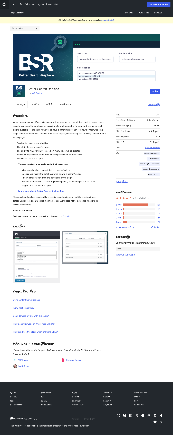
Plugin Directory (17, 13)
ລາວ (35, 419)
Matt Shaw (23, 366)
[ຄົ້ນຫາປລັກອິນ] (37, 28)
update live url (153, 174)
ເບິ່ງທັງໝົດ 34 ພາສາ (152, 148)
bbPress (138, 401)
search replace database (149, 164)
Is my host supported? (23, 308)
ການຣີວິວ (35, 104)
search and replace (151, 154)
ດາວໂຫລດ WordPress (159, 4)
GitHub (66, 216)
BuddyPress (140, 405)
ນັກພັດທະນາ (76, 401)
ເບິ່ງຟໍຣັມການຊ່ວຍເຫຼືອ (125, 254)
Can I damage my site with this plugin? (31, 316)
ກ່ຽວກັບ (13, 393)
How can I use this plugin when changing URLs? (35, 332)
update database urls (151, 169)
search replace (153, 159)
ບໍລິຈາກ (107, 401)
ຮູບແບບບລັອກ (46, 405)
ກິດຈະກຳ (106, 397)
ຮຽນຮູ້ (74, 393)
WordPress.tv (79, 405)
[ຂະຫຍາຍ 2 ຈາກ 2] (105, 234)
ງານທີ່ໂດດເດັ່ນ (46, 393)
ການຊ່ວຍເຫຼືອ (154, 104)
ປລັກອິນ (44, 401)
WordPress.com (142, 393)
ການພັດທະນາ (65, 104)
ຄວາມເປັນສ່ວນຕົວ (17, 405)
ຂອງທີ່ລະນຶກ (108, 405)
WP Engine (37, 93)
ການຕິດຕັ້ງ (49, 104)
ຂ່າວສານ (13, 397)
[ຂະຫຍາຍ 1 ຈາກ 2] (56, 234)
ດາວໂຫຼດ (155, 91)
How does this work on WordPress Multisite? (34, 324)
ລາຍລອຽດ (20, 104)
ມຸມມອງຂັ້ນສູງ (122, 181)
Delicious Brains (73, 360)
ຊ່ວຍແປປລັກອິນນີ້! (107, 20)
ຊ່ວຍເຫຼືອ (75, 397)
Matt (137, 397)
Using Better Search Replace (26, 300)
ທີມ (42, 397)
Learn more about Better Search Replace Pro (41, 191)
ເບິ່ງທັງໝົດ (155, 227)
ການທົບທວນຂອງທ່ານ (125, 227)
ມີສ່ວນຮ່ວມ (107, 393)
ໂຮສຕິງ (12, 401)
